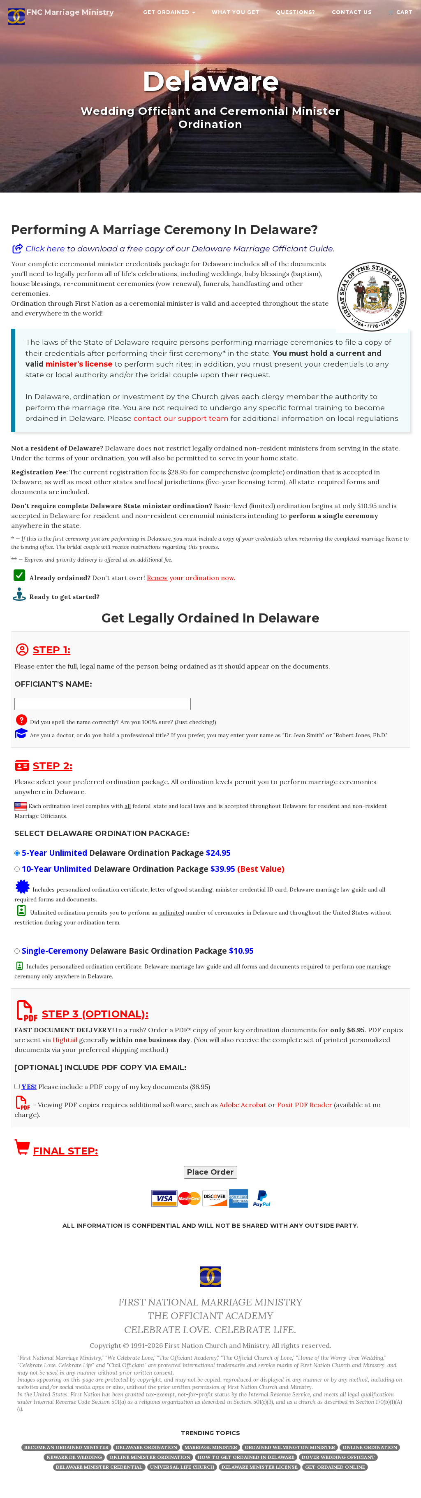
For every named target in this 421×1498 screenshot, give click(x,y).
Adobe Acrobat (243, 1105)
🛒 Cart (400, 12)
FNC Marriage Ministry (69, 12)
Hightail (65, 1040)
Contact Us (352, 12)
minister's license (79, 364)
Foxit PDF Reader (304, 1105)
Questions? (295, 12)
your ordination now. (191, 578)
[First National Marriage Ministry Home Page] (210, 1276)
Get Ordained (167, 12)
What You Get (235, 12)
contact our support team (181, 418)
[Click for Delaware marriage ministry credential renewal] (19, 578)
